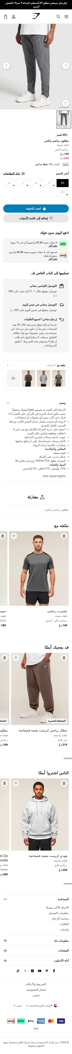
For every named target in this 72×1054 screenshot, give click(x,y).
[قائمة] (66, 16)
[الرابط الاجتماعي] (54, 971)
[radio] (64, 119)
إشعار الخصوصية (36, 989)
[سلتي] (5, 16)
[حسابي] (13, 16)
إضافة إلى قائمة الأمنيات (33, 218)
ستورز (36, 995)
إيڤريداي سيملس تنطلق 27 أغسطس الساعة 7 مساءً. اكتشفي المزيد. (36, 4)
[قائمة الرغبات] (14, 536)
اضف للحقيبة (33, 208)
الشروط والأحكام (36, 984)
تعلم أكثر (52, 245)
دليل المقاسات (11, 173)
